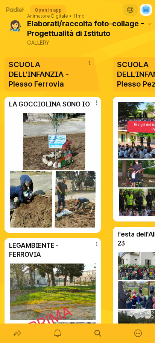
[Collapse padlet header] (149, 23)
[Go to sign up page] (146, 10)
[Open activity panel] (57, 333)
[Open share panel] (17, 333)
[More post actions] (92, 106)
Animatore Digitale (47, 16)
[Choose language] (130, 10)
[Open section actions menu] (89, 63)
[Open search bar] (97, 333)
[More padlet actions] (137, 333)
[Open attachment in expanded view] (53, 170)
